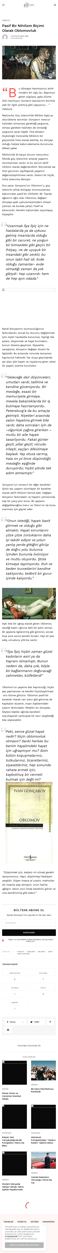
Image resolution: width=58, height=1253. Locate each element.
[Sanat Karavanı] (29, 5)
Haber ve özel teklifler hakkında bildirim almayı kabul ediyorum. (30, 940)
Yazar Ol (21, 1222)
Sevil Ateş (24, 36)
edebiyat (20, 951)
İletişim (34, 1222)
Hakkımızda (48, 1222)
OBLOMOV (41, 951)
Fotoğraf (6, 1133)
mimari (5, 1089)
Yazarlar (8, 1222)
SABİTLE (30, 306)
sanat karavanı (23, 954)
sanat (50, 951)
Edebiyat (6, 20)
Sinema (34, 1085)
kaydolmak (29, 932)
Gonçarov (31, 951)
